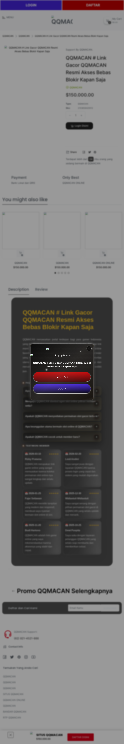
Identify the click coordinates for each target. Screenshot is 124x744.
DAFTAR (62, 376)
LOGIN (62, 388)
